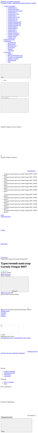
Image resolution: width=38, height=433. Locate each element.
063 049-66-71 (32, 171)
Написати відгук (6, 274)
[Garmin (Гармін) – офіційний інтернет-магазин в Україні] (9, 333)
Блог (5, 383)
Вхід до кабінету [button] (9, 382)
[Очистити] (15, 105)
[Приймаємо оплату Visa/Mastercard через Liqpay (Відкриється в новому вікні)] (16, 338)
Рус (5, 80)
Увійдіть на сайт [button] (5, 293)
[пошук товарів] (15, 90)
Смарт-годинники (9, 6)
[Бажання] (19, 119)
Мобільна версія (32, 351)
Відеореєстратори (9, 39)
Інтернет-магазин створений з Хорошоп (13, 353)
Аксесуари (7, 52)
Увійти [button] (3, 309)
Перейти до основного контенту (10, 1)
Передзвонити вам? (6, 417)
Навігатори (7, 41)
